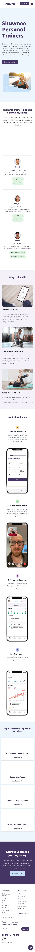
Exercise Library (23, 901)
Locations (5, 915)
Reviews (4, 908)
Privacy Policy (22, 908)
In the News (5, 910)
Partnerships (21, 903)
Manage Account (23, 913)
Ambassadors (22, 906)
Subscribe (25, 929)
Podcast (4, 903)
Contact (20, 899)
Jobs (3, 912)
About (4, 898)
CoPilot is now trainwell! (6, 895)
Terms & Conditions (24, 911)
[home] (10, 3)
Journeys (5, 905)
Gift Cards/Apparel (8, 917)
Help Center (21, 896)
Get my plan (24, 3)
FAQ (19, 894)
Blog (3, 900)
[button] (31, 3)
